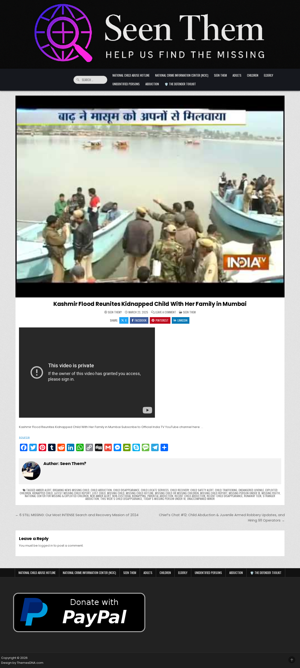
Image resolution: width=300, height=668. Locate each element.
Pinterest (162, 320)
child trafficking (226, 490)
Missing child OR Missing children (177, 493)
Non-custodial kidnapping (129, 496)
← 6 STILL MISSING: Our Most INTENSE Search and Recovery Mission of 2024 (77, 515)
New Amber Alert (100, 496)
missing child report (213, 493)
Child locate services (155, 490)
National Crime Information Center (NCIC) (181, 75)
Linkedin (182, 320)
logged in (45, 545)
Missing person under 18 (244, 493)
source (24, 437)
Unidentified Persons (126, 84)
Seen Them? (115, 312)
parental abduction (160, 496)
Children (252, 75)
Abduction (152, 84)
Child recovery (179, 490)
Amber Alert (43, 490)
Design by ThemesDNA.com (22, 662)
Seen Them (220, 75)
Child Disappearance (126, 490)
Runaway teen (252, 496)
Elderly (268, 75)
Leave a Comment (165, 312)
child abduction (101, 490)
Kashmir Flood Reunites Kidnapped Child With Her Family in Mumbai (150, 304)
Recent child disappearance (225, 496)
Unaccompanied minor (201, 499)
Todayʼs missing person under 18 (164, 499)
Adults (236, 75)
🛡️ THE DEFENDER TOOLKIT (180, 84)
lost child (99, 493)
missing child (115, 493)
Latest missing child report (72, 493)
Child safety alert (202, 490)
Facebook (140, 320)
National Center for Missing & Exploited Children (57, 496)
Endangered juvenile (251, 490)
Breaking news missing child (71, 490)
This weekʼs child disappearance (121, 499)
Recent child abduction (190, 496)
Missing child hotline (140, 493)
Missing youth (271, 493)
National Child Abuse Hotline (131, 75)
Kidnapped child (42, 493)
